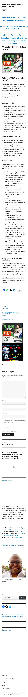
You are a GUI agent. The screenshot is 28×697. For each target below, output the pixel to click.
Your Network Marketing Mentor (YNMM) (12, 6)
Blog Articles (5, 682)
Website (4, 413)
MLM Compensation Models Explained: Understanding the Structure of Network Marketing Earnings (13, 314)
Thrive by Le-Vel (13, 535)
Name (4, 400)
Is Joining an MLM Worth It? (8, 319)
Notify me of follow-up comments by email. (11, 427)
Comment (5, 380)
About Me (5, 685)
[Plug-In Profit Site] (14, 63)
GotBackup (19, 537)
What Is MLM (5, 308)
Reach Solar (18, 531)
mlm (13, 364)
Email (4, 407)
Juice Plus (6, 535)
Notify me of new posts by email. (9, 431)
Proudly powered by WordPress (12, 694)
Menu (4, 10)
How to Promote (6, 688)
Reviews (4, 675)
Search (4, 595)
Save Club (15, 529)
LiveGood (22, 533)
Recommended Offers (8, 678)
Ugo (5, 364)
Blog (9, 364)
